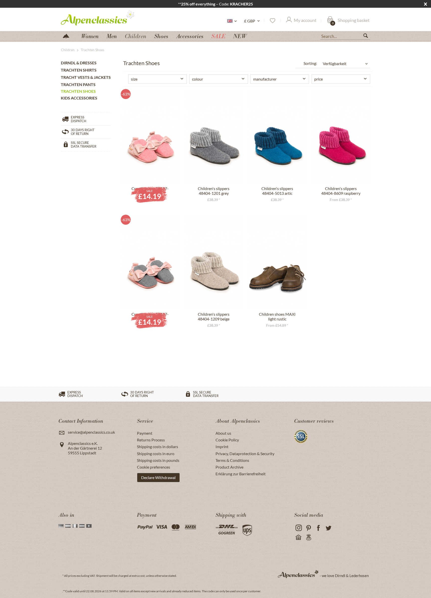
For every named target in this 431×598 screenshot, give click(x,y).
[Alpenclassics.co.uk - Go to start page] (107, 17)
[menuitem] (345, 36)
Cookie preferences (153, 467)
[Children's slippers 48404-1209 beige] (213, 262)
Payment (144, 433)
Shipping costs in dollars (157, 446)
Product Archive (229, 467)
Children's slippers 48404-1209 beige (213, 316)
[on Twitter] (328, 528)
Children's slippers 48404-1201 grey (213, 191)
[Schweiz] (89, 526)
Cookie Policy (227, 439)
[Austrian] (82, 526)
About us (223, 433)
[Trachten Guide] (308, 537)
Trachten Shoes (78, 91)
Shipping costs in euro (155, 453)
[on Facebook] (318, 528)
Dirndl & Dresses (79, 62)
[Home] (68, 35)
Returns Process (151, 439)
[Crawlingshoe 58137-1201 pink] (150, 136)
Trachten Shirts (79, 70)
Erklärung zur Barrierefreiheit (241, 473)
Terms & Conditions (232, 460)
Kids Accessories (79, 98)
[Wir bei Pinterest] (308, 528)
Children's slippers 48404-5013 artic (277, 191)
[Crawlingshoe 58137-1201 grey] (150, 262)
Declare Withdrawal (158, 477)
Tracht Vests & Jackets (86, 77)
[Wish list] (272, 21)
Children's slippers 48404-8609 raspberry (340, 191)
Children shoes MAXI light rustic (277, 316)
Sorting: (310, 63)
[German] (61, 526)
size (134, 79)
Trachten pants (78, 84)
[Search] (367, 37)
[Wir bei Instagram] (298, 528)
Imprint (222, 446)
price (318, 79)
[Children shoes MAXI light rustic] (277, 262)
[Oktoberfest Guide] (298, 537)
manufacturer (265, 79)
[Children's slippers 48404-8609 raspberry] (341, 136)
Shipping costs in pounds (158, 460)
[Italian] (75, 526)
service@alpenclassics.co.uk (91, 432)
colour (197, 79)
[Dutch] (68, 526)
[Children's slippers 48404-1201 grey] (213, 136)
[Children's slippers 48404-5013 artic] (277, 136)
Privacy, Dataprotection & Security (245, 453)
